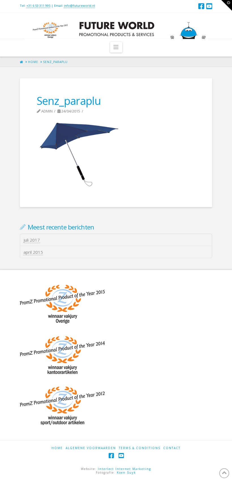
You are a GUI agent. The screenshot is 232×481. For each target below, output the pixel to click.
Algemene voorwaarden (91, 448)
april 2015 (33, 252)
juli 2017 (31, 240)
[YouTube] (209, 6)
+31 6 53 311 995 (38, 5)
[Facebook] (201, 6)
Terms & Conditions (139, 448)
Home (57, 448)
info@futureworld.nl (79, 5)
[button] (116, 47)
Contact (172, 448)
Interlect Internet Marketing (124, 469)
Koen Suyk (126, 472)
